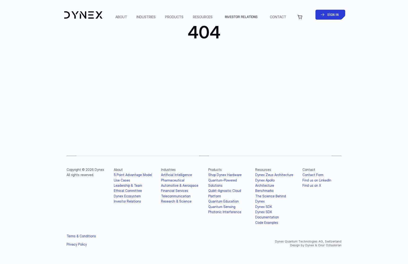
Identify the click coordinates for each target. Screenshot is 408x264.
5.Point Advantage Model (133, 175)
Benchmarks (264, 191)
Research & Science (176, 201)
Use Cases (122, 180)
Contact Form (312, 175)
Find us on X (311, 185)
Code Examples (266, 223)
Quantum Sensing (221, 207)
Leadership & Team (128, 185)
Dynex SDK (263, 207)
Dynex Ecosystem (127, 196)
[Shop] (300, 17)
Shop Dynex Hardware (225, 175)
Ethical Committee (128, 191)
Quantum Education (223, 201)
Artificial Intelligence (176, 175)
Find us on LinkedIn (316, 180)
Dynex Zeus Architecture (274, 175)
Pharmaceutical (172, 180)
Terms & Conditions (81, 236)
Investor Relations (127, 201)
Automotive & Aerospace (179, 185)
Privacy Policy (77, 244)
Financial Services (174, 191)
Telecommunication (176, 196)
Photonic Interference (224, 212)
